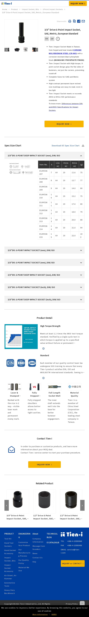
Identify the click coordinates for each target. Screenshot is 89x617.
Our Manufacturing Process (24, 552)
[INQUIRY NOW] (78, 3)
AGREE (54, 614)
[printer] (69, 21)
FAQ (34, 562)
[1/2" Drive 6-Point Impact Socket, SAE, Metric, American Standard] (17, 505)
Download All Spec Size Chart (66, 145)
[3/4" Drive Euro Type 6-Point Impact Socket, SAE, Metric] (71, 505)
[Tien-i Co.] (7, 3)
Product (9, 533)
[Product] (15, 9)
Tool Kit (8, 538)
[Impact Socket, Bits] (31, 9)
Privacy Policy (72, 604)
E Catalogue (53, 542)
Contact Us (38, 557)
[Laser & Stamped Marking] (14, 403)
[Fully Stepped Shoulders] (34, 403)
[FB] (78, 21)
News (35, 553)
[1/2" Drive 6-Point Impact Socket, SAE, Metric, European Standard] (44, 505)
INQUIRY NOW (63, 124)
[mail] (83, 21)
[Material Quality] (74, 403)
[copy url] (74, 21)
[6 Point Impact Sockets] (54, 9)
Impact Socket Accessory (8, 568)
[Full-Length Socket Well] (54, 403)
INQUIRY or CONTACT (72, 563)
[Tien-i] (5, 9)
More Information (40, 614)
